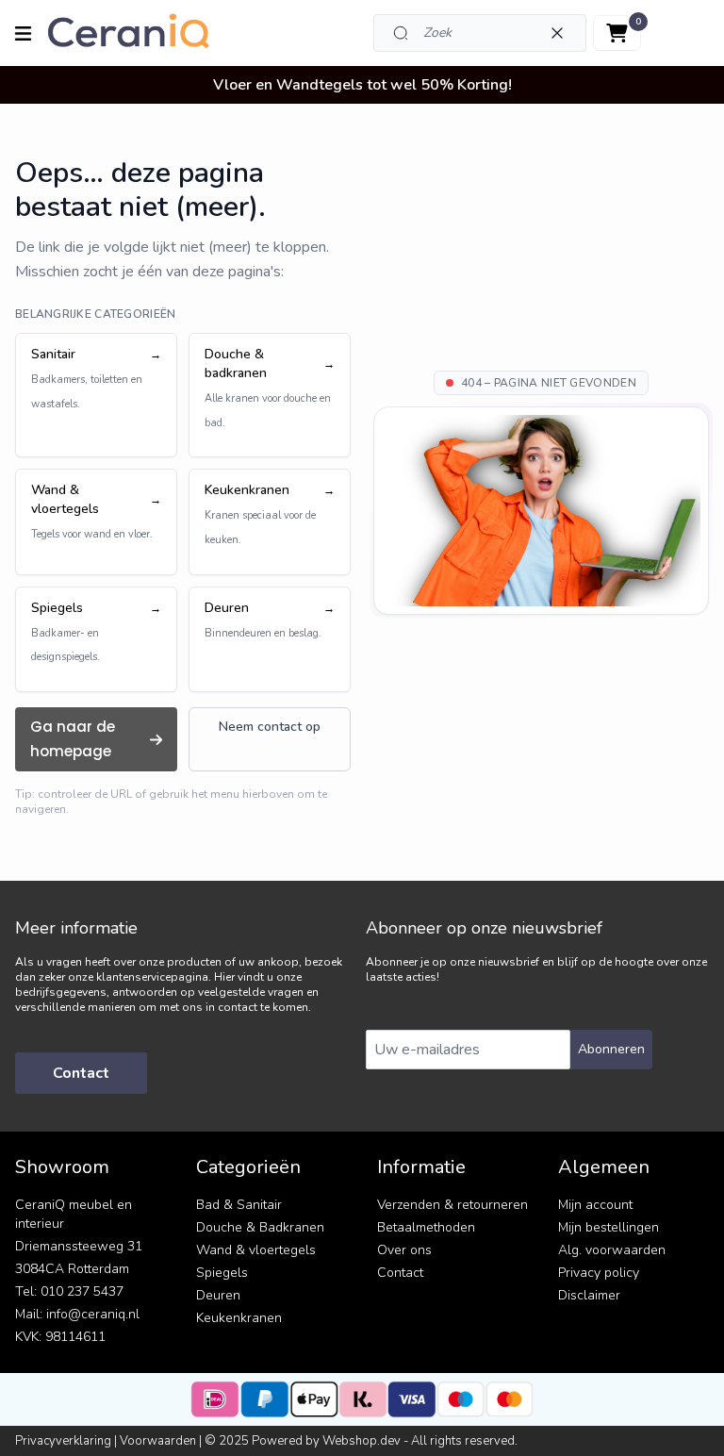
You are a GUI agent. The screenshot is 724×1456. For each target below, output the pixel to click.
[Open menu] (23, 33)
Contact (81, 1073)
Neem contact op (270, 727)
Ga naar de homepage (72, 739)
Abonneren (611, 1049)
